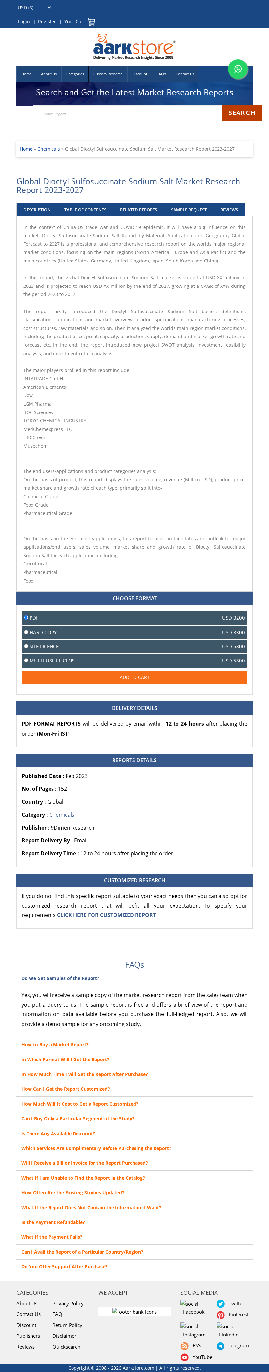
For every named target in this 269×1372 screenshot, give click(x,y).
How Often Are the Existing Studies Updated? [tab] (72, 1192)
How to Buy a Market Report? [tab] (55, 1044)
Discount (139, 73)
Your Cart (74, 21)
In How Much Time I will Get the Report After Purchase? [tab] (84, 1074)
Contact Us (185, 73)
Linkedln (227, 1334)
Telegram (237, 1345)
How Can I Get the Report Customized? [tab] (65, 1089)
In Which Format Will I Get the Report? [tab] (65, 1059)
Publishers (28, 1336)
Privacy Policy (68, 1303)
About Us (49, 73)
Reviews (25, 1346)
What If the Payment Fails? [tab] (51, 1237)
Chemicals (49, 149)
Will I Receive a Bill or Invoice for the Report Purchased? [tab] (84, 1163)
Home (26, 73)
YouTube (201, 1357)
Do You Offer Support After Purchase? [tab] (64, 1266)
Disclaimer (64, 1336)
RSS (195, 1345)
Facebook (192, 1312)
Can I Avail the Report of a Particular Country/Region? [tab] (82, 1252)
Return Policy (67, 1325)
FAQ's (161, 73)
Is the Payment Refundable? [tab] (53, 1222)
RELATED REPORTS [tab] (138, 209)
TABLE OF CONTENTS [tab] (85, 209)
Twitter (235, 1303)
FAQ (57, 1314)
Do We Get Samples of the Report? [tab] (60, 978)
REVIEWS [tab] (229, 209)
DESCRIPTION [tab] (37, 209)
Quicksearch (66, 1346)
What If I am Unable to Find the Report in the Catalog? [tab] (83, 1178)
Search (242, 112)
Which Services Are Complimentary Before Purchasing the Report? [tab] (96, 1148)
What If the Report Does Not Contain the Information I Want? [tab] (91, 1207)
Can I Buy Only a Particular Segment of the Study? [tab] (77, 1118)
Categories (75, 73)
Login (24, 21)
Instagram (193, 1334)
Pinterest (237, 1314)
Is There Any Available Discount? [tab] (58, 1133)
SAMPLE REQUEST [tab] (189, 209)
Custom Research (108, 73)
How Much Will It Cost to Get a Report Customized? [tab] (79, 1104)
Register (47, 21)
